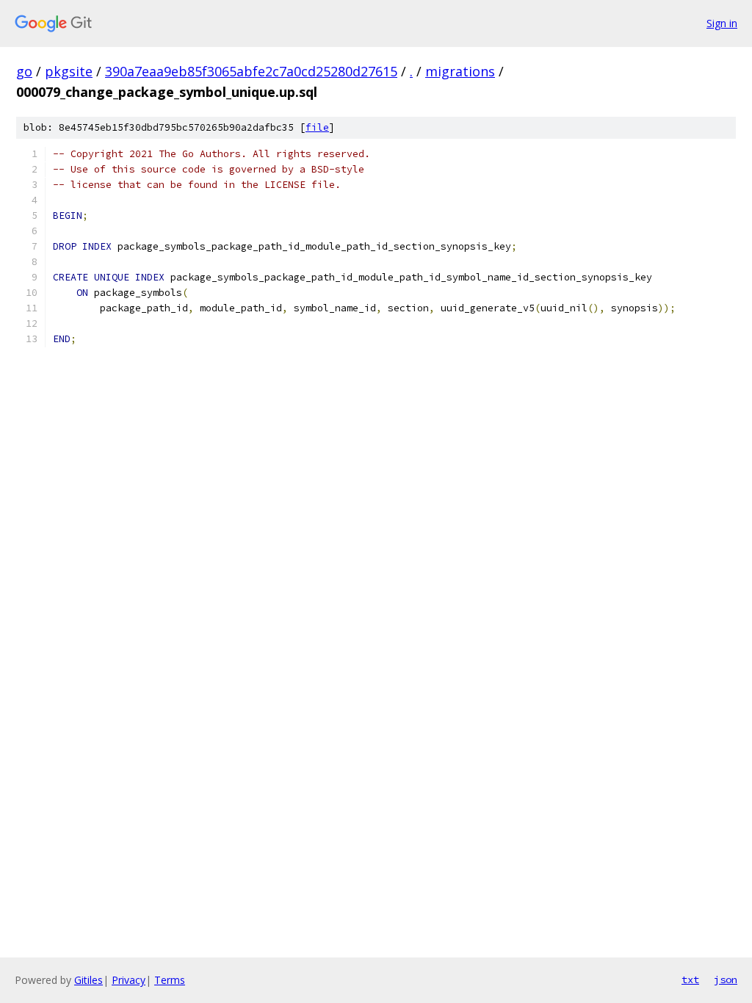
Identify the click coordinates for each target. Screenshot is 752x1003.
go (24, 71)
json (725, 979)
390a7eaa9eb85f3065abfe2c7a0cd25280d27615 (251, 71)
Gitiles (88, 980)
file (317, 127)
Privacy (128, 980)
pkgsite (69, 71)
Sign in (721, 23)
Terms (169, 980)
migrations (460, 71)
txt (690, 979)
